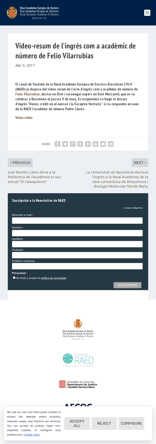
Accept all (77, 423)
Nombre (18, 227)
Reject (104, 423)
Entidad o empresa (23, 260)
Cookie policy (32, 434)
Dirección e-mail (23, 215)
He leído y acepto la (41, 277)
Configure (131, 423)
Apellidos (17, 238)
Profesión (17, 249)
